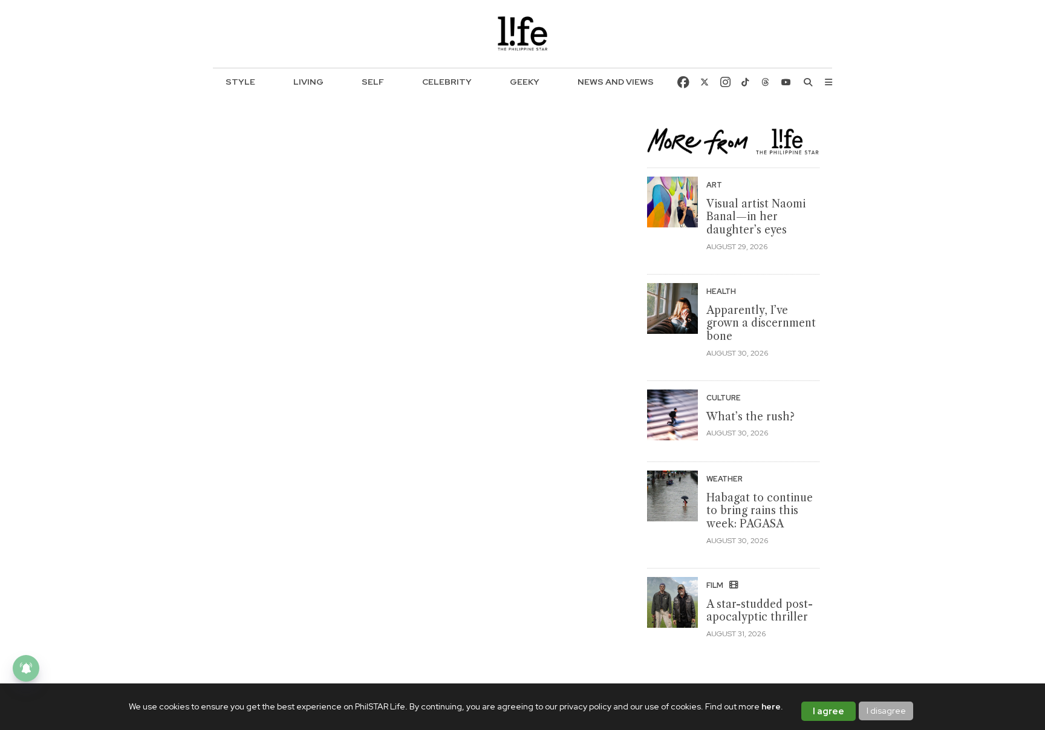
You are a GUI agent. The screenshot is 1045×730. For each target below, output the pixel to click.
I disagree (886, 710)
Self (373, 81)
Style (240, 81)
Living (308, 81)
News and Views (616, 81)
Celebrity (447, 81)
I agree (828, 711)
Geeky (524, 81)
